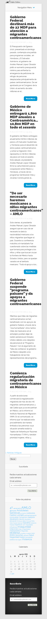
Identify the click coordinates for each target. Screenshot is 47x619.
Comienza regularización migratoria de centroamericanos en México (25, 380)
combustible (14, 517)
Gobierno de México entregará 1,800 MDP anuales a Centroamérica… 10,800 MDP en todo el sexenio (24, 117)
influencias (13, 527)
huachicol (18, 525)
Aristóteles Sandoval (19, 511)
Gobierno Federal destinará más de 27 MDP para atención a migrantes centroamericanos (25, 27)
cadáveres (30, 513)
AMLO (26, 508)
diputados (28, 519)
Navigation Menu (25, 8)
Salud (31, 535)
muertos (23, 533)
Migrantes (24, 531)
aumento (23, 513)
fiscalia (15, 523)
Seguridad (14, 537)
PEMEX (12, 535)
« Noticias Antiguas (13, 453)
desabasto (14, 519)
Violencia (27, 539)
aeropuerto (17, 508)
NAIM (33, 533)
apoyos (13, 510)
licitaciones (14, 529)
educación (13, 521)
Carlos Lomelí (17, 515)
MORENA (15, 533)
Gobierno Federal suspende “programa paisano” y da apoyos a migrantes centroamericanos (25, 293)
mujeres (28, 533)
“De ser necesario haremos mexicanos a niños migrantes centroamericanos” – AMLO (26, 203)
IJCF (23, 525)
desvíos (21, 519)
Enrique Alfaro (21, 521)
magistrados (26, 529)
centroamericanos (30, 515)
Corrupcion (23, 517)
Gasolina (26, 523)
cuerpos (31, 517)
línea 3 (20, 529)
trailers (22, 537)
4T (11, 508)
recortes (19, 535)
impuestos (29, 525)
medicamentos (15, 531)
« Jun (12, 574)
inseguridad (24, 526)
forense (20, 523)
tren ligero (18, 539)
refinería (26, 535)
